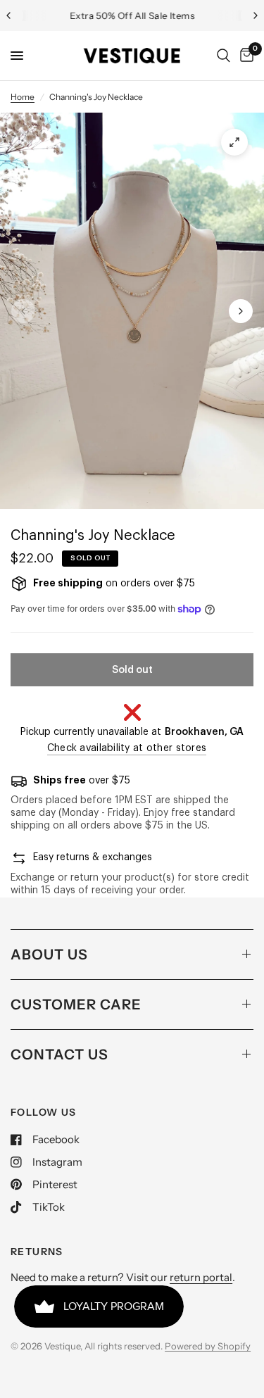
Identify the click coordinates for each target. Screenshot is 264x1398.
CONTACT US (59, 1054)
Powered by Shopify (208, 1346)
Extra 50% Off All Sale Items (132, 15)
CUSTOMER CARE (76, 1004)
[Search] (223, 55)
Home (22, 97)
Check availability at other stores (127, 748)
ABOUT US (49, 954)
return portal (201, 1277)
